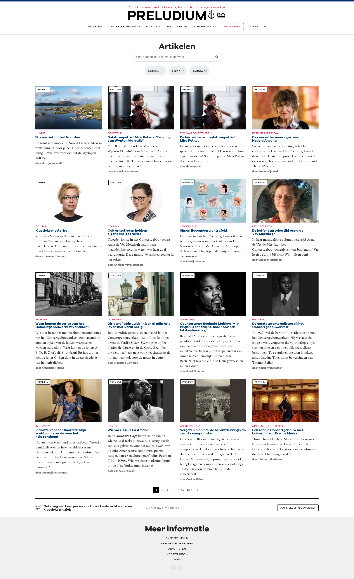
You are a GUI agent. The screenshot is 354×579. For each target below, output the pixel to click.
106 (181, 490)
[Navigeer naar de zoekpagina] (265, 27)
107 (189, 490)
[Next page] (198, 490)
